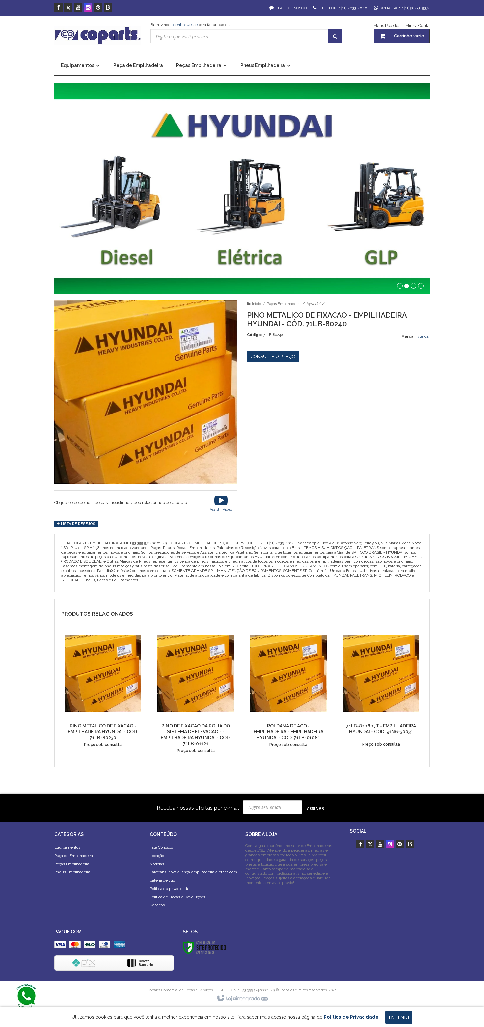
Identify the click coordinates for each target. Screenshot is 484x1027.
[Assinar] (315, 808)
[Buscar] (335, 36)
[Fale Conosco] (26, 996)
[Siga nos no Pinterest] (98, 8)
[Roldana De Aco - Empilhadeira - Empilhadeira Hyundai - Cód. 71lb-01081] (288, 692)
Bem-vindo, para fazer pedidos (190, 24)
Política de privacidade (169, 888)
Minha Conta (417, 25)
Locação (157, 855)
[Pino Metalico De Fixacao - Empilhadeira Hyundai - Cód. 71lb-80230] (103, 692)
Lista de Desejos (77, 524)
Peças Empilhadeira (284, 304)
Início (256, 304)
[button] (221, 503)
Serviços (157, 905)
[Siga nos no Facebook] (58, 8)
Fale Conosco (292, 8)
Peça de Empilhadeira (73, 855)
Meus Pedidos (386, 25)
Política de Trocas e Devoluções (177, 897)
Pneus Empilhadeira (72, 872)
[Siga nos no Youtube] (78, 8)
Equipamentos (67, 847)
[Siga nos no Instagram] (88, 8)
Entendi (399, 1017)
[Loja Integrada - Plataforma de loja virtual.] (242, 998)
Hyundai (313, 304)
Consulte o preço (272, 356)
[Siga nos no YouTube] (380, 844)
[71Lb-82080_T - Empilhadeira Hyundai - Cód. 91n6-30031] (381, 691)
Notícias (157, 864)
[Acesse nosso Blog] (108, 8)
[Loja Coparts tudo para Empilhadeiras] (97, 35)
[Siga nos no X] (68, 8)
